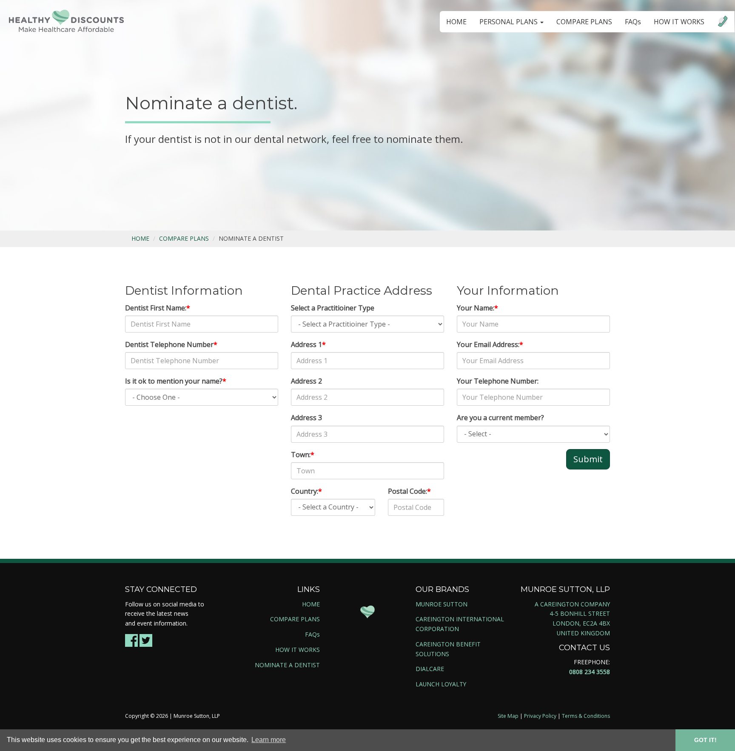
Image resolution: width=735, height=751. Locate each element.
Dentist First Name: (157, 308)
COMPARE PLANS (584, 21)
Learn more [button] (268, 739)
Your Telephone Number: (497, 381)
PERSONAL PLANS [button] (509, 21)
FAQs (633, 21)
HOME (456, 21)
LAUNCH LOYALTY (441, 684)
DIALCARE (430, 669)
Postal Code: (409, 491)
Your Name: (477, 308)
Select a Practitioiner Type (332, 308)
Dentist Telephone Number (171, 344)
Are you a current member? (500, 417)
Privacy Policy (540, 716)
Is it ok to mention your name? (175, 381)
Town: (302, 454)
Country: (306, 491)
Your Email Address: (490, 344)
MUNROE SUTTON (441, 604)
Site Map (508, 716)
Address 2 (306, 381)
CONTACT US (584, 647)
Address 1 (308, 344)
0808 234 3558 (589, 672)
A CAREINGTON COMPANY (572, 604)
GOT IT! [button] (705, 740)
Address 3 (306, 417)
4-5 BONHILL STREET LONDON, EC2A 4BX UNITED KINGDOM (580, 623)
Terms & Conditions (586, 716)
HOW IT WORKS (679, 21)
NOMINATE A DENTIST (287, 665)
